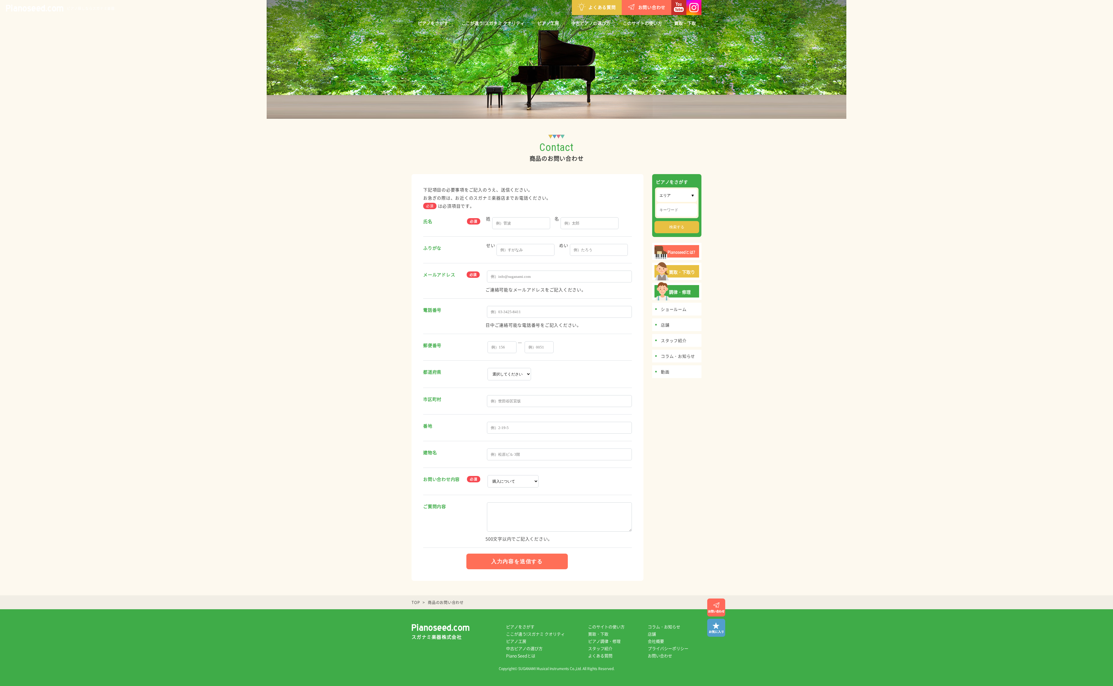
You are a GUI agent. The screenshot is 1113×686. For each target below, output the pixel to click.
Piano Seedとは (520, 655)
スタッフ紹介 (600, 648)
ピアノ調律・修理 (604, 641)
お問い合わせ (652, 7)
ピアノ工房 (548, 23)
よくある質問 (602, 7)
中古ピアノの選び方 (590, 23)
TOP (416, 602)
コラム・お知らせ (664, 627)
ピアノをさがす (433, 23)
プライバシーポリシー (668, 648)
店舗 (652, 634)
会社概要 (656, 641)
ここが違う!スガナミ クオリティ (493, 23)
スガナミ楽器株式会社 (437, 636)
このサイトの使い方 (642, 23)
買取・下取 (685, 23)
